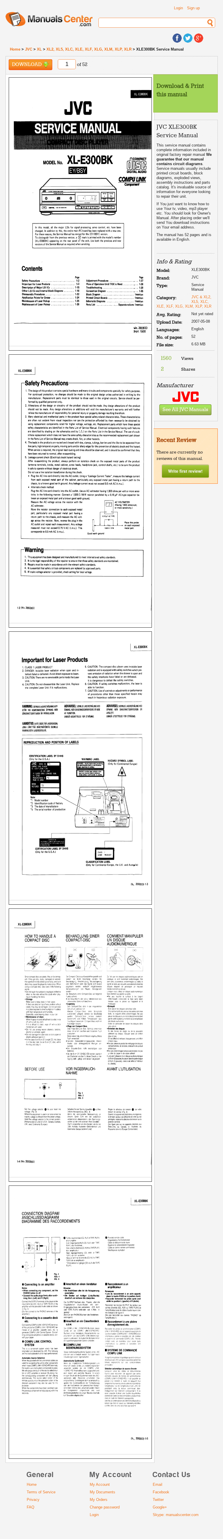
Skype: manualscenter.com (176, 1515)
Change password (105, 1507)
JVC (28, 49)
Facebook (161, 1492)
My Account (100, 1484)
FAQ (30, 1507)
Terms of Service (41, 1492)
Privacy (33, 1499)
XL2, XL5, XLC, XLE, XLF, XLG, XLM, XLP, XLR (89, 49)
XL (39, 49)
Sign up (193, 8)
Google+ (160, 1507)
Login (178, 8)
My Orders (98, 1499)
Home (15, 49)
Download (27, 65)
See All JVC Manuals (185, 410)
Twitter (158, 1499)
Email (157, 1484)
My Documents (102, 1492)
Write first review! (185, 471)
